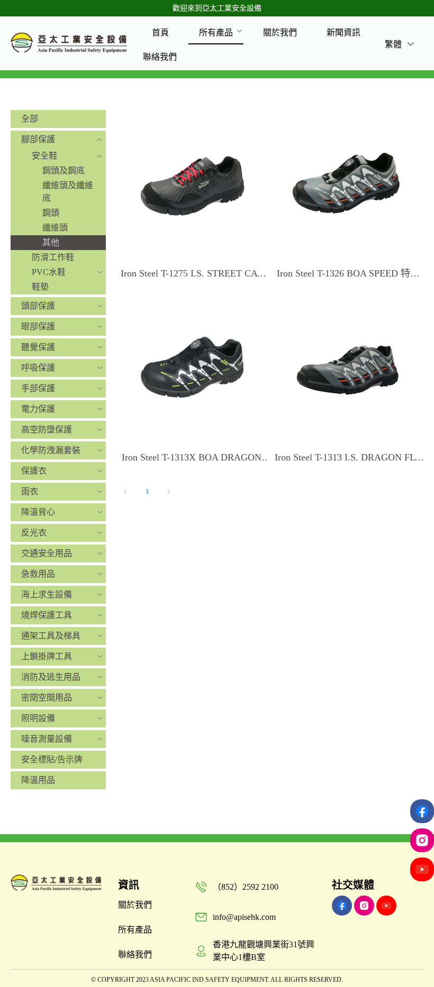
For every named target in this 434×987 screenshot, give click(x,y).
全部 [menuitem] (29, 118)
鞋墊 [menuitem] (40, 286)
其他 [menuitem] (50, 242)
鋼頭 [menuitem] (50, 212)
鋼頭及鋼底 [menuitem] (63, 170)
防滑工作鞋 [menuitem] (53, 257)
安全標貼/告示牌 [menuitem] (52, 759)
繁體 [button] (394, 44)
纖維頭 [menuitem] (55, 227)
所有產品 (216, 32)
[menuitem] (160, 32)
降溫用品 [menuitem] (38, 780)
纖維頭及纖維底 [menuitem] (67, 191)
